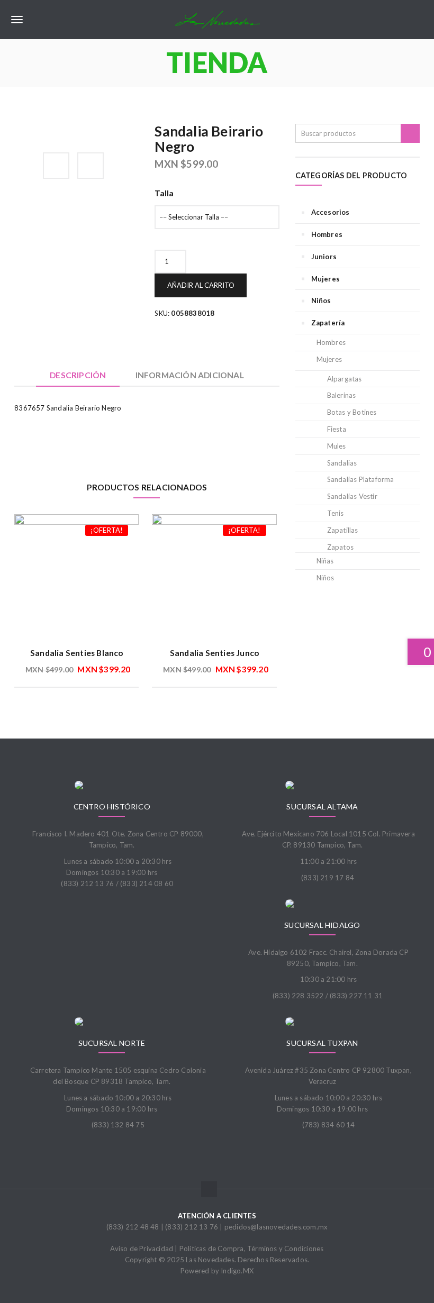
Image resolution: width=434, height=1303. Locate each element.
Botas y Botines (352, 412)
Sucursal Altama (322, 806)
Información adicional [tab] (189, 375)
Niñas (325, 561)
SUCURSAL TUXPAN (322, 1042)
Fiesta (336, 429)
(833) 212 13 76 (191, 1227)
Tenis (335, 513)
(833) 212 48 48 (132, 1227)
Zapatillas (342, 530)
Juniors (324, 256)
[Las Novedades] (217, 19)
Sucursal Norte (112, 1042)
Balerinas (341, 395)
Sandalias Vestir (352, 496)
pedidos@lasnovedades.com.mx (276, 1227)
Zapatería (328, 322)
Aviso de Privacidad (141, 1248)
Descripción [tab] (78, 375)
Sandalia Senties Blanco (76, 653)
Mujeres (325, 279)
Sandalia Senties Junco (214, 653)
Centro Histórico (112, 806)
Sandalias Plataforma (360, 479)
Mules (336, 446)
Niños (321, 300)
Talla (164, 193)
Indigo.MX (237, 1270)
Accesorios (330, 212)
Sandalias (342, 463)
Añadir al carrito (200, 285)
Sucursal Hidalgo (322, 925)
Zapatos (340, 547)
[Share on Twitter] (90, 165)
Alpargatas (344, 379)
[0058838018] (17, 129)
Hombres (326, 234)
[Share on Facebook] (56, 165)
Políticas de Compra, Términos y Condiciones (251, 1248)
